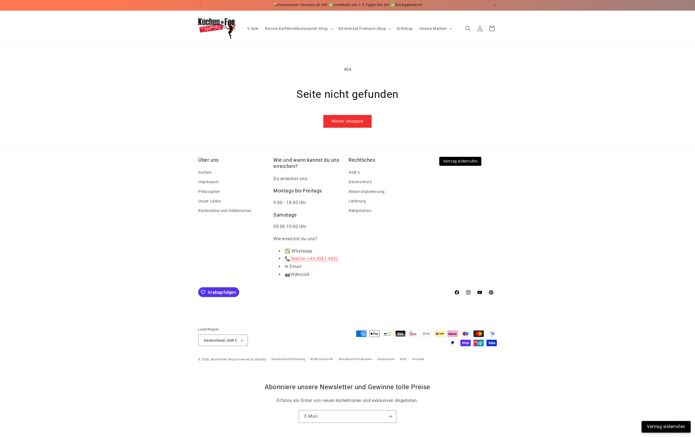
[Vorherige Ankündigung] (200, 5)
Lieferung (357, 201)
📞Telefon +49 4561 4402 (311, 258)
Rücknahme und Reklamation (225, 210)
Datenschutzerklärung (288, 359)
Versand (418, 359)
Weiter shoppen (347, 121)
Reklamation (360, 210)
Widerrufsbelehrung (367, 191)
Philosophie (209, 191)
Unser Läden (209, 201)
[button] (298, 28)
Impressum (208, 182)
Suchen (205, 172)
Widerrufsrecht (321, 359)
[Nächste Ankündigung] (495, 5)
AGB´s (354, 172)
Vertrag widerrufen (460, 161)
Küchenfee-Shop (223, 359)
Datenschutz (360, 182)
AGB (403, 359)
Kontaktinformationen (355, 359)
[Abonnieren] (390, 416)
